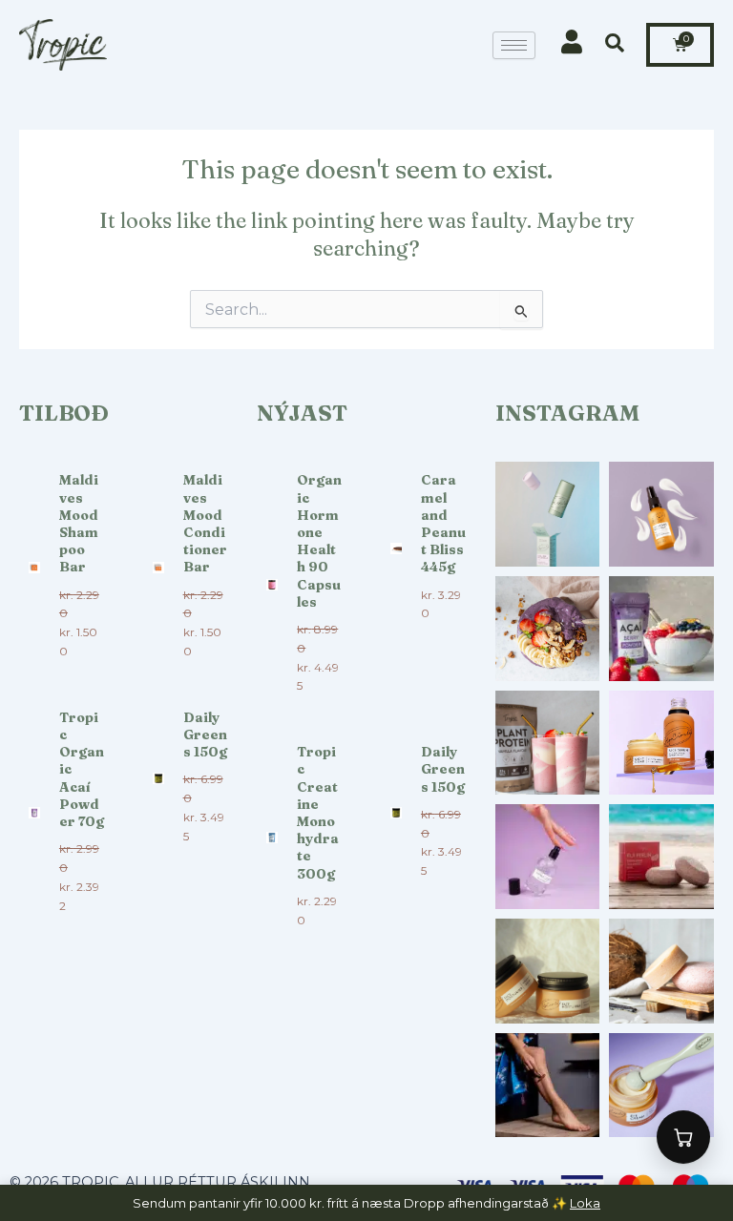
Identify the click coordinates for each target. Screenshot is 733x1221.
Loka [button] (585, 1203)
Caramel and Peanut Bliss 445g (443, 523)
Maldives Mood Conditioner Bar (205, 523)
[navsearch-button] (615, 45)
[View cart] (683, 1137)
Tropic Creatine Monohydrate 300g (318, 812)
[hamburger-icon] (513, 45)
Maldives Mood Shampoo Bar (78, 523)
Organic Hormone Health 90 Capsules (319, 540)
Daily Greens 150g (205, 734)
